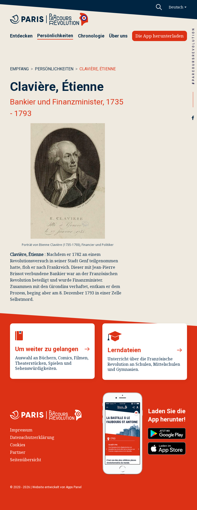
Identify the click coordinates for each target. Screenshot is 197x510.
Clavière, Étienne (98, 68)
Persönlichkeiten (55, 35)
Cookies (17, 445)
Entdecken (21, 36)
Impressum (21, 430)
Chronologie (91, 36)
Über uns (118, 36)
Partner (17, 452)
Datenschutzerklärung (32, 437)
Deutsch (176, 7)
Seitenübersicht (25, 460)
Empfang (19, 68)
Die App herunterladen (159, 36)
